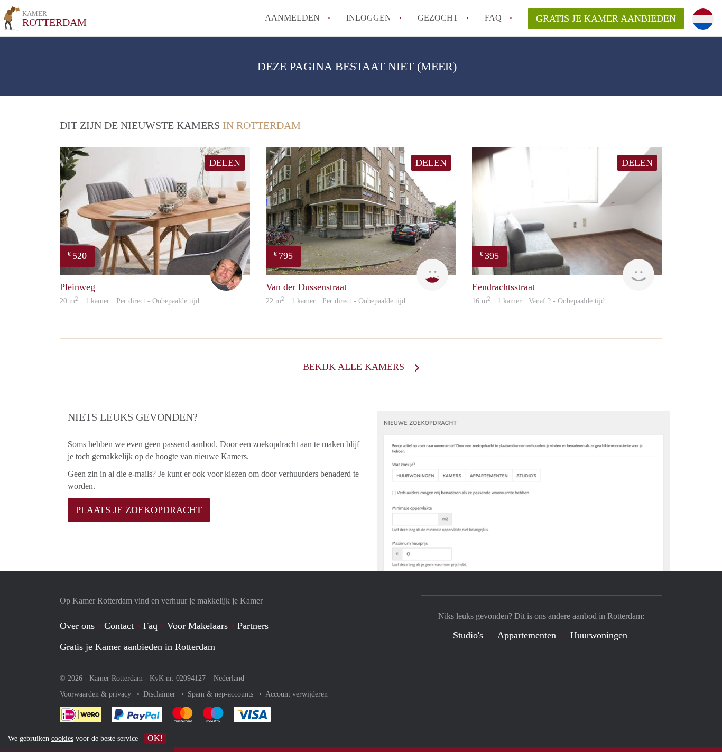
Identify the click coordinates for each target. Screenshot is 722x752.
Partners (253, 625)
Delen (224, 162)
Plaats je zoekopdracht (139, 510)
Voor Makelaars (197, 625)
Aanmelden (292, 17)
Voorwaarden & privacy (96, 694)
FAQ (493, 17)
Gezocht (438, 17)
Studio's (468, 635)
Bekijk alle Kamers (355, 366)
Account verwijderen (296, 694)
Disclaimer (160, 694)
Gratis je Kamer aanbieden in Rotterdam (137, 647)
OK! (155, 738)
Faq (150, 625)
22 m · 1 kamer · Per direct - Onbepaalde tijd (335, 301)
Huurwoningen (598, 635)
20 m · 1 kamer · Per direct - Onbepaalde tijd (129, 301)
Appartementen (526, 635)
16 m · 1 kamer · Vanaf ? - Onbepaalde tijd (538, 301)
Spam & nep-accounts (221, 694)
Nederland (229, 678)
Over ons (77, 625)
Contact (119, 625)
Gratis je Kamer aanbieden (606, 18)
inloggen (368, 17)
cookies (62, 738)
